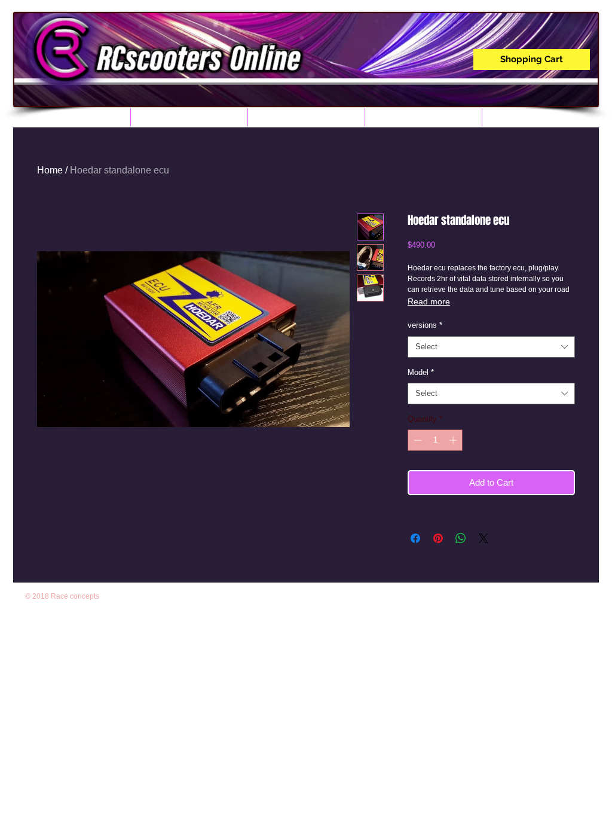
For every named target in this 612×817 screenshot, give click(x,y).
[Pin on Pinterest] (438, 538)
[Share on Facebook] (415, 538)
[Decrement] (416, 440)
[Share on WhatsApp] (461, 538)
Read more (429, 301)
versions (425, 325)
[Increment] (454, 440)
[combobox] (491, 347)
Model (421, 372)
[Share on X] (483, 538)
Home (50, 170)
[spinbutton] (435, 440)
